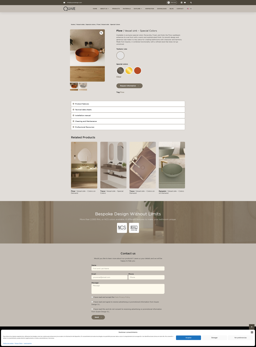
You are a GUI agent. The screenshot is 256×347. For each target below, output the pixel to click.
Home (73, 24)
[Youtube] (185, 2)
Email (94, 274)
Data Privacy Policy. (122, 297)
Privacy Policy (19, 343)
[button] (252, 332)
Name (94, 265)
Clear (118, 77)
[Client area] (169, 2)
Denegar (214, 338)
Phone (131, 274)
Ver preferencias (240, 338)
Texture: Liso (121, 49)
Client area (173, 2)
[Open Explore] (141, 9)
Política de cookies (8, 343)
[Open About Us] (108, 9)
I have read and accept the (111, 297)
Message (95, 283)
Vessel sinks (80, 24)
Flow (122, 92)
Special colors (90, 24)
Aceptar (189, 338)
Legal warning (28, 343)
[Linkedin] (181, 2)
